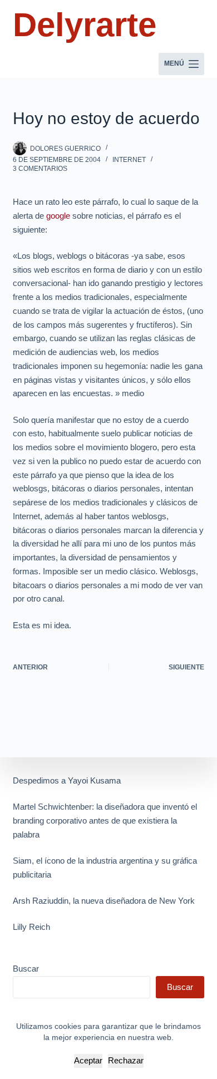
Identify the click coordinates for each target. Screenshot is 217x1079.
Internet (129, 160)
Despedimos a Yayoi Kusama (67, 780)
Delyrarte (84, 24)
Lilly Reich (31, 927)
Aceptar (88, 1060)
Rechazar (126, 1060)
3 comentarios (40, 169)
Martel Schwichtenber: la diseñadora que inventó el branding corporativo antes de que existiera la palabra (105, 820)
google (58, 215)
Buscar (26, 968)
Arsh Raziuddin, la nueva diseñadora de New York (104, 900)
